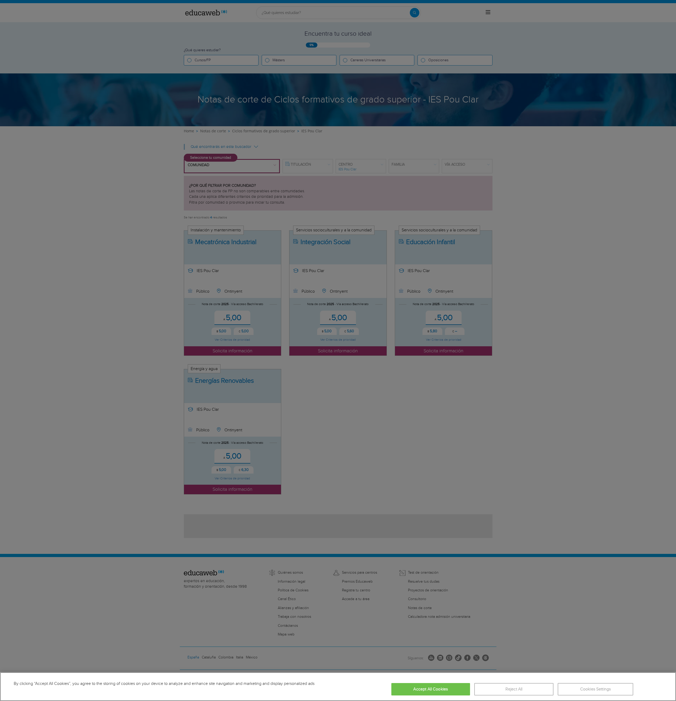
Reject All (514, 689)
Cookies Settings (595, 689)
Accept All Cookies (430, 689)
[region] (338, 686)
